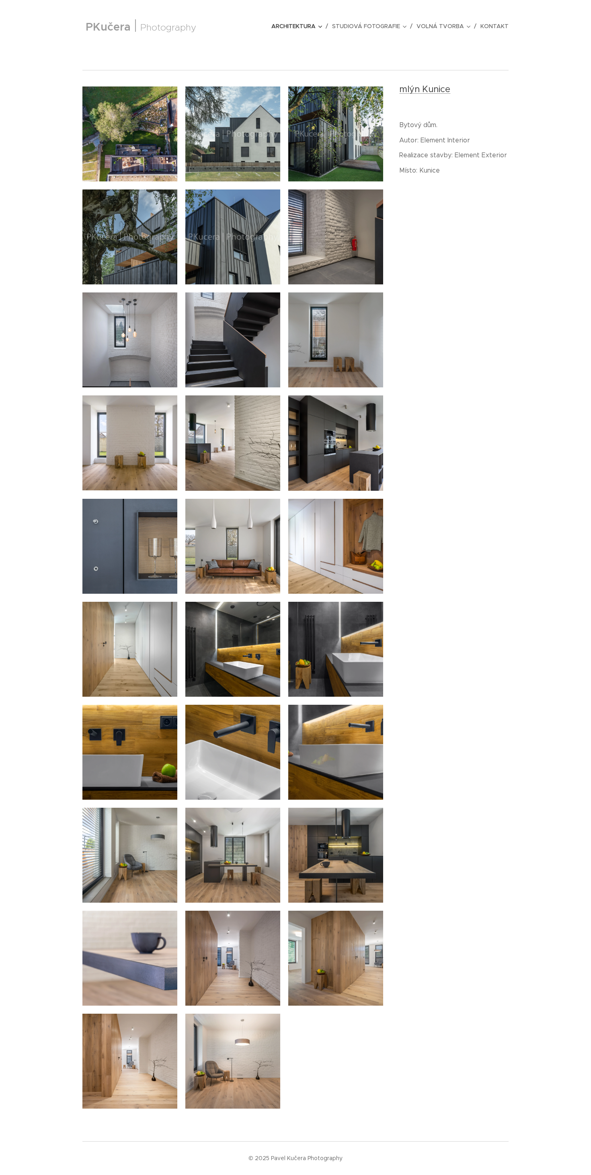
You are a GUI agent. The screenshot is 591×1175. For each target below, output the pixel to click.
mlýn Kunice (424, 89)
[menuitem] (298, 26)
